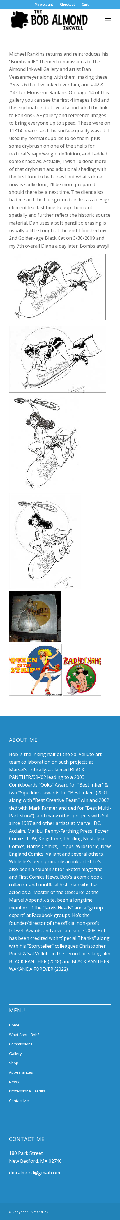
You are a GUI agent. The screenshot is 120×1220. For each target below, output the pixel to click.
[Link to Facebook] (89, 1211)
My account (44, 4)
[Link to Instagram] (106, 1211)
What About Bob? (24, 1034)
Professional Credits (27, 1091)
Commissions (21, 1044)
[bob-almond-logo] (50, 20)
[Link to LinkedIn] (97, 1211)
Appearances (21, 1072)
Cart (85, 4)
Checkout (67, 4)
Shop (13, 1062)
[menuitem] (44, 4)
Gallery (15, 1053)
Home (14, 1025)
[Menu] (108, 20)
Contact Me (19, 1100)
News (14, 1081)
